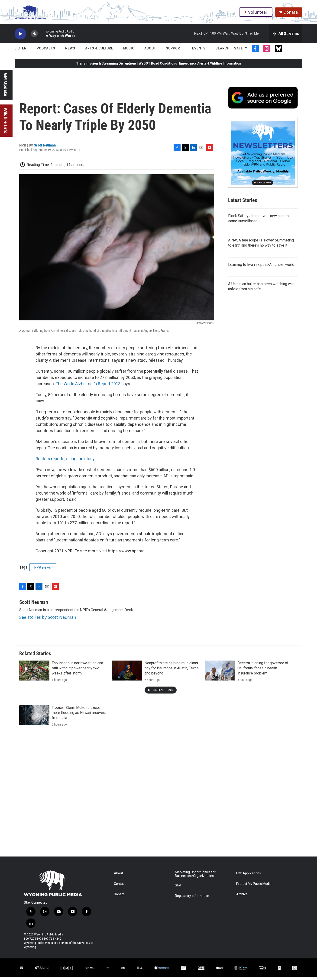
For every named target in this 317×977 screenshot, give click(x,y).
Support (174, 48)
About (150, 48)
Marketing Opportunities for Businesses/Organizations (195, 874)
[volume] (34, 34)
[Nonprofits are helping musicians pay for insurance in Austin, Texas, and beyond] (127, 671)
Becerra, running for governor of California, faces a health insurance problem (262, 668)
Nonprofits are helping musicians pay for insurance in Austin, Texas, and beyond (172, 668)
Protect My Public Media (254, 884)
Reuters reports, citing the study (65, 458)
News (70, 48)
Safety (240, 48)
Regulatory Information (192, 896)
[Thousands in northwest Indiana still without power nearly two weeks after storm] (34, 671)
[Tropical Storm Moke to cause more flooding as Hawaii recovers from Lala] (34, 715)
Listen (21, 48)
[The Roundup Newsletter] (263, 152)
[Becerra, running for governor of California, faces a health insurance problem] (220, 671)
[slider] (41, 33)
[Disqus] (158, 794)
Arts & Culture (99, 48)
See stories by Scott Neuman (47, 617)
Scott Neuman (45, 145)
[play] (20, 33)
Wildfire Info (6, 121)
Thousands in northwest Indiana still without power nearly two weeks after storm (77, 668)
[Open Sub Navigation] (30, 48)
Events (199, 48)
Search (223, 48)
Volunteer (257, 12)
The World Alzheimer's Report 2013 (87, 383)
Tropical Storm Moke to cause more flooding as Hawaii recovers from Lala (79, 712)
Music (128, 48)
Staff (179, 885)
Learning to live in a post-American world (261, 264)
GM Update (6, 84)
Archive (241, 894)
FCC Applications (248, 873)
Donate (290, 12)
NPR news (42, 567)
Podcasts (46, 48)
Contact (120, 884)
